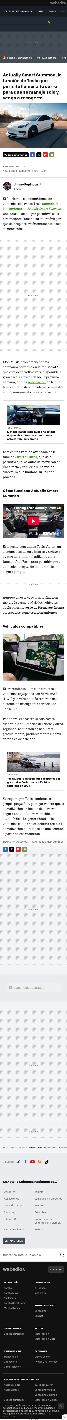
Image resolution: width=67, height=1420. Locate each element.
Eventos (39, 1205)
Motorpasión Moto (45, 1338)
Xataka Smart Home (15, 1303)
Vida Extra (40, 1292)
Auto (41, 11)
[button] (28, 184)
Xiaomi (39, 1229)
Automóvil (22, 841)
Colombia (40, 1212)
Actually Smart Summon (49, 841)
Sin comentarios (17, 154)
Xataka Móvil (11, 1292)
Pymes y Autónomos (46, 1361)
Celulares (9, 1192)
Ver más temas (14, 1240)
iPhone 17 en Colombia (19, 57)
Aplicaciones (11, 1198)
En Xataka (16, 427)
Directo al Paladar (14, 1333)
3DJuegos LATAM (44, 1384)
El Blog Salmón (43, 1356)
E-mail (51, 154)
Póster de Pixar (37, 1147)
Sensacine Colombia (46, 1394)
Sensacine (40, 1310)
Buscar (62, 1255)
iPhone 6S (10, 1219)
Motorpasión (42, 1333)
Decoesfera (10, 1361)
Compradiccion (12, 1366)
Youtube (32, 1161)
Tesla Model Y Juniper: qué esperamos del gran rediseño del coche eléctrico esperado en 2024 (33, 782)
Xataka (8, 1287)
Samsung (10, 1212)
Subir (53, 1269)
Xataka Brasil (11, 1389)
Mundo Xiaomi (12, 1308)
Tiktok (47, 1161)
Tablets (39, 1192)
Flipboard (45, 154)
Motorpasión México (46, 1399)
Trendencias (11, 1356)
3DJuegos (40, 1287)
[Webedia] (58, 3)
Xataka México (12, 1384)
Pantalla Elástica (14, 1229)
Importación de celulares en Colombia (48, 1220)
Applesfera (10, 1298)
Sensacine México (45, 1389)
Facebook (32, 154)
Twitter (38, 154)
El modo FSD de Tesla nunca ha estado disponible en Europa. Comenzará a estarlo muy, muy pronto (31, 435)
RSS (40, 1161)
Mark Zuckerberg (46, 57)
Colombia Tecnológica (18, 11)
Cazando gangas (14, 1205)
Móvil (52, 11)
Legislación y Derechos (48, 1198)
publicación (37, 382)
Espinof (39, 1315)
